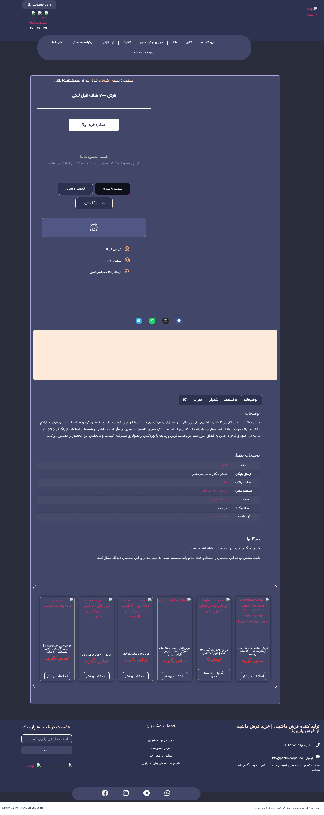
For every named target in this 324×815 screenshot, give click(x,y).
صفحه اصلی (230, 43)
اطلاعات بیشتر (253, 676)
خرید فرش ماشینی (161, 740)
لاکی (224, 482)
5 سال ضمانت (218, 499)
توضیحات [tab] (250, 400)
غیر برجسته (219, 516)
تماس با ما (57, 43)
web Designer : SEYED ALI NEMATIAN (22, 808)
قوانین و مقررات (161, 755)
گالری (189, 43)
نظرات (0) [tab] (192, 400)
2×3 (205, 491)
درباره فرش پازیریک (144, 53)
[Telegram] (146, 793)
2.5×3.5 (215, 491)
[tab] (112, 189)
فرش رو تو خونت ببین (151, 43)
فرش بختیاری (97, 80)
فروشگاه (210, 43)
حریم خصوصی (161, 748)
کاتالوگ (127, 43)
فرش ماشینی (117, 80)
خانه (130, 80)
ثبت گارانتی (108, 43)
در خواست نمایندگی (83, 43)
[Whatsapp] (167, 793)
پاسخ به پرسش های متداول (161, 763)
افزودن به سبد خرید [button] (213, 674)
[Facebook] (105, 793)
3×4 (224, 491)
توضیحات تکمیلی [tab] (223, 400)
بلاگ (174, 43)
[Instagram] (126, 793)
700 (224, 465)
